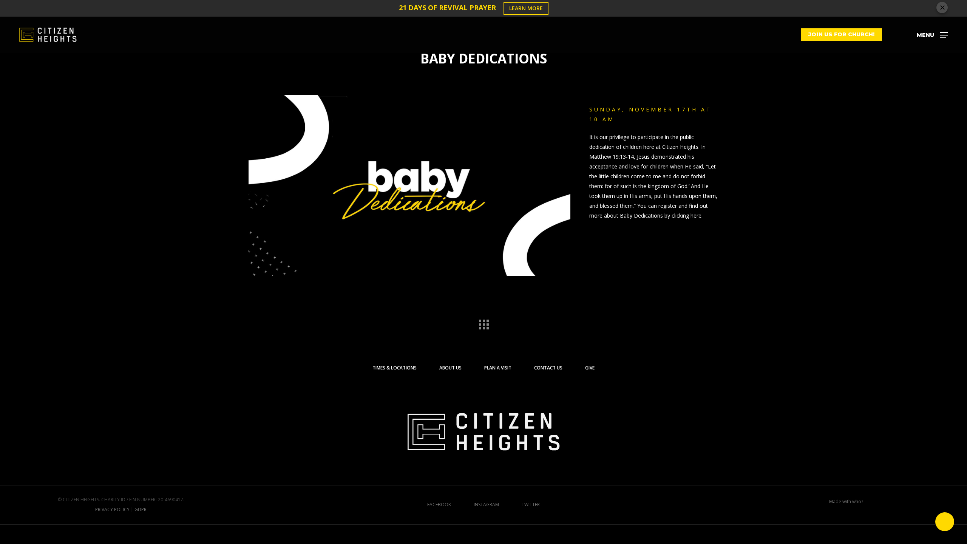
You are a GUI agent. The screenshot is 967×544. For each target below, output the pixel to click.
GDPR (140, 509)
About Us (450, 368)
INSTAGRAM (486, 504)
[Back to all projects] (483, 322)
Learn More (526, 8)
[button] (932, 35)
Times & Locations (394, 368)
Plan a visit (497, 368)
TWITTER (531, 504)
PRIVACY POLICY (112, 509)
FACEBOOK (439, 504)
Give (590, 368)
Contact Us (548, 368)
